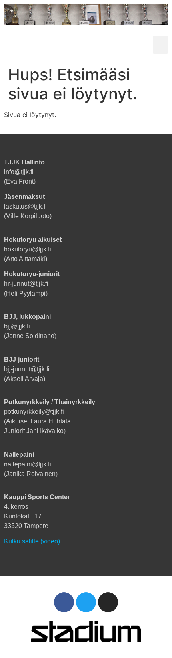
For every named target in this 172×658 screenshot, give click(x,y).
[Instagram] (108, 602)
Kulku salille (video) (32, 541)
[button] (160, 45)
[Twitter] (86, 602)
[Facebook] (64, 602)
